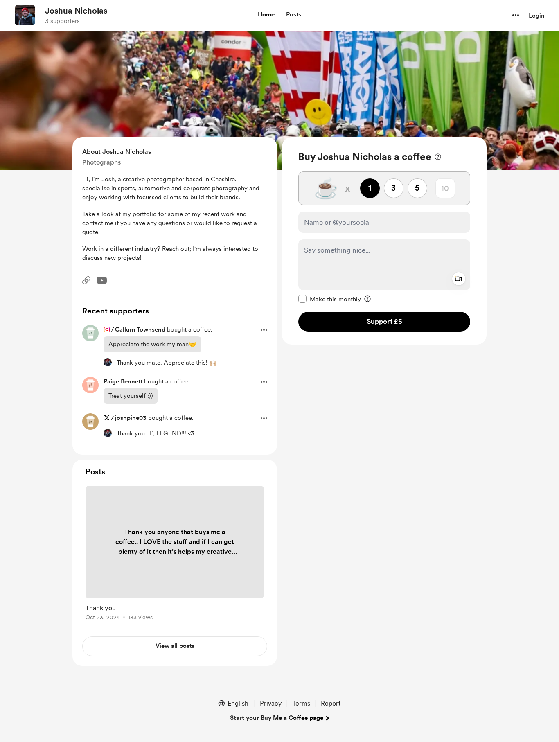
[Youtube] (102, 280)
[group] (174, 555)
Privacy (271, 703)
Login (536, 15)
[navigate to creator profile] (25, 15)
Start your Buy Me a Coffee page (276, 718)
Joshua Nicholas (76, 11)
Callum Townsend (140, 329)
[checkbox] (329, 298)
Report (330, 703)
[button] (266, 14)
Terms (301, 703)
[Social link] (86, 280)
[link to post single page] (174, 555)
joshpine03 (131, 418)
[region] (384, 241)
